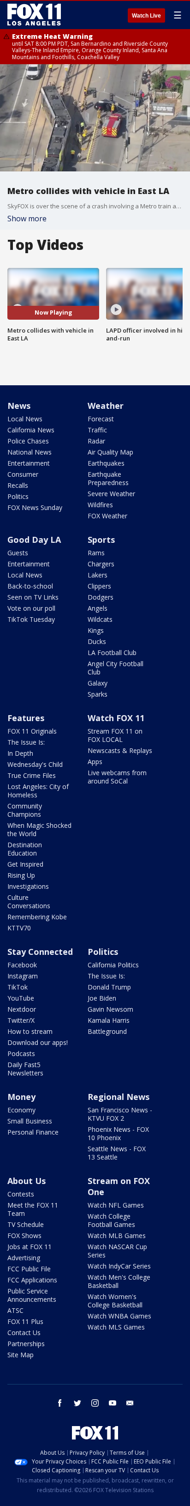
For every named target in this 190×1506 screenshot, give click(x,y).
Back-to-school (30, 586)
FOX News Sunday (34, 507)
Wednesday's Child (35, 764)
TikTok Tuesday (31, 619)
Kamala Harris (109, 1020)
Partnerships (26, 1343)
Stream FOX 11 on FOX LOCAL (115, 735)
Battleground (107, 1031)
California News (30, 429)
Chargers (101, 563)
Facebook (22, 964)
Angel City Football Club (115, 667)
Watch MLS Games (116, 1327)
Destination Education (24, 848)
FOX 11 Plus (25, 1321)
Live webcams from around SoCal (117, 776)
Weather (106, 405)
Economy (21, 1109)
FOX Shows (24, 1235)
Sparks (97, 694)
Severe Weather (111, 493)
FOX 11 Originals (32, 731)
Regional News (118, 1096)
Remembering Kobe (37, 916)
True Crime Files (31, 775)
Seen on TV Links (33, 597)
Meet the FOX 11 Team (32, 1209)
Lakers (97, 575)
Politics (18, 496)
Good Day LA (34, 539)
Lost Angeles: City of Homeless (38, 790)
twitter (77, 1403)
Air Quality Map (110, 452)
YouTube (20, 998)
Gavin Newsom (110, 1009)
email (130, 1403)
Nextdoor (21, 1009)
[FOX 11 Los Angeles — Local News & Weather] (34, 15)
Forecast (101, 418)
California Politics (113, 964)
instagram (95, 1403)
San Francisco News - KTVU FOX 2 (120, 1114)
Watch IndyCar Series (119, 1266)
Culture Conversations (28, 901)
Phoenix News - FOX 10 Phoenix (118, 1133)
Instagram (22, 976)
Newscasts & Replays (120, 750)
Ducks (97, 641)
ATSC (15, 1310)
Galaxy (97, 683)
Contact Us (24, 1332)
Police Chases (28, 441)
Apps (95, 761)
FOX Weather (107, 515)
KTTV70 (19, 927)
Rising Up (21, 875)
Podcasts (21, 1053)
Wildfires (100, 504)
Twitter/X (21, 1020)
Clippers (99, 586)
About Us (26, 1180)
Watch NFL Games (116, 1205)
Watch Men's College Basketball (119, 1281)
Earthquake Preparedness (108, 478)
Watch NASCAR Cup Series (117, 1250)
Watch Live (146, 15)
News (18, 405)
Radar (96, 441)
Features (25, 717)
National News (29, 452)
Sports (101, 539)
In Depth (20, 753)
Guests (17, 552)
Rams (96, 552)
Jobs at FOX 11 (29, 1246)
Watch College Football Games (111, 1220)
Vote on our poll (31, 608)
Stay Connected (40, 951)
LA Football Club (112, 652)
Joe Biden (102, 998)
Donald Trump (109, 987)
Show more (27, 218)
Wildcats (100, 619)
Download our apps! (37, 1042)
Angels (97, 608)
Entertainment (28, 463)
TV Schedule (25, 1224)
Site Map (20, 1354)
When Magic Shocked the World (39, 829)
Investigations (28, 886)
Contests (20, 1194)
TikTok (17, 987)
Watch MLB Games (117, 1235)
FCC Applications (32, 1279)
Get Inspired (25, 864)
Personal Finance (33, 1132)
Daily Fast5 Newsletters (25, 1068)
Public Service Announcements (31, 1295)
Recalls (17, 485)
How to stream (30, 1031)
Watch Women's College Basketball (115, 1300)
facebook (60, 1403)
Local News (24, 418)
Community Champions (24, 810)
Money (21, 1096)
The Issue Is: (26, 742)
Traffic (97, 429)
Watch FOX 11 (116, 717)
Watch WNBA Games (119, 1316)
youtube (112, 1403)
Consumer (22, 474)
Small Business (29, 1121)
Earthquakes (106, 463)
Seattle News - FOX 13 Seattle (117, 1152)
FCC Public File (29, 1268)
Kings (96, 630)
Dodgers (100, 597)
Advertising (23, 1257)
